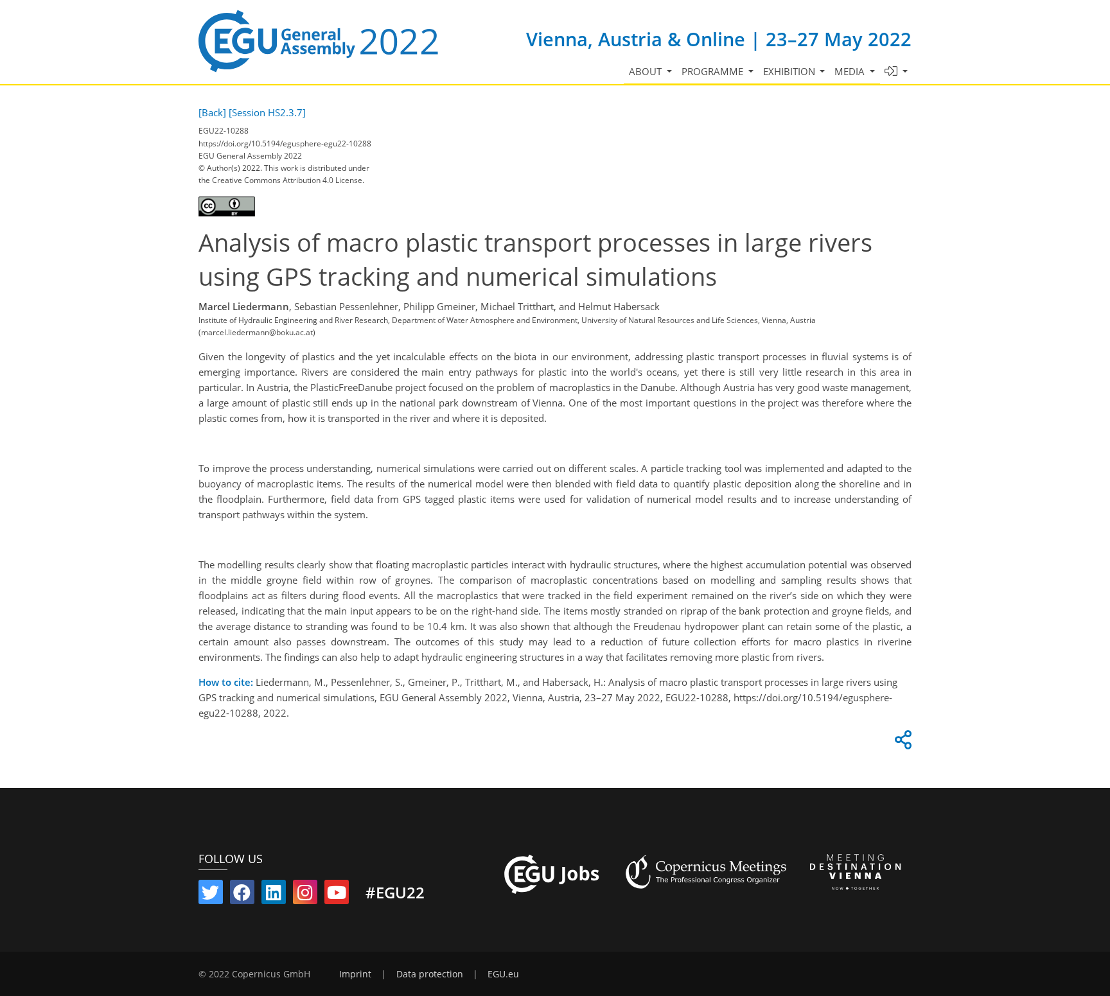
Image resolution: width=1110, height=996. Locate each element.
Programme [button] (714, 71)
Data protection (429, 974)
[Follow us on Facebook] (242, 895)
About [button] (646, 71)
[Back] (212, 112)
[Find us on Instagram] (305, 895)
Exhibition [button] (790, 71)
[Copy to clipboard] (901, 743)
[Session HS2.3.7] (267, 112)
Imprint (355, 974)
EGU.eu (503, 974)
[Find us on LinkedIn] (273, 895)
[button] (896, 71)
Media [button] (850, 71)
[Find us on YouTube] (336, 895)
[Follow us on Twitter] (210, 895)
